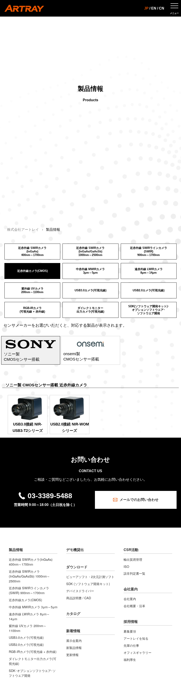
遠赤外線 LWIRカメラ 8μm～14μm (29, 616)
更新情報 (72, 654)
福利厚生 (130, 659)
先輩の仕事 (131, 645)
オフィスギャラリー (137, 652)
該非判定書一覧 (134, 573)
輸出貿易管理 (133, 559)
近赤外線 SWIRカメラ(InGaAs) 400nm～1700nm (31, 561)
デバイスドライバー (80, 590)
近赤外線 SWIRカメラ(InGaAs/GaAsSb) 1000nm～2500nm (29, 576)
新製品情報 (74, 647)
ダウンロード (76, 566)
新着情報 (73, 630)
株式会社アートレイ (23, 229)
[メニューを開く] (174, 8)
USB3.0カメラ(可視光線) (26, 637)
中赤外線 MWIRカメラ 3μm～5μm (33, 607)
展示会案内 (74, 640)
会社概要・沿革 (134, 605)
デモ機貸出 (75, 549)
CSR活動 (131, 549)
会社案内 (131, 588)
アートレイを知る (136, 638)
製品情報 (16, 549)
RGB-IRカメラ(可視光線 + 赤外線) (33, 651)
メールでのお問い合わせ (139, 500)
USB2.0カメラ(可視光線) (26, 644)
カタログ (73, 613)
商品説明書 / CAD (78, 597)
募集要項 (130, 631)
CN (161, 8)
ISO (126, 566)
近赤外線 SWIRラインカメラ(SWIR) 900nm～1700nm (29, 590)
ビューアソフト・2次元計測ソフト (90, 576)
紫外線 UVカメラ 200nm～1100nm (27, 628)
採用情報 (131, 621)
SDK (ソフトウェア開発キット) (88, 583)
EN (153, 8)
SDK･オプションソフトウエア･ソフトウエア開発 (32, 673)
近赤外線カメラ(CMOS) (25, 599)
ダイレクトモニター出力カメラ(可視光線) (32, 661)
